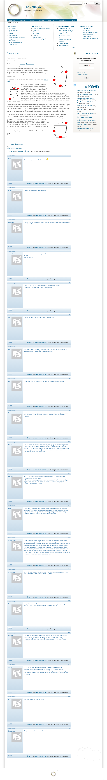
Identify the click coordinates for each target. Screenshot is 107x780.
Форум (72, 20)
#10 (69, 442)
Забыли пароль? (82, 74)
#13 (69, 537)
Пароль (87, 65)
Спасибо (80, 109)
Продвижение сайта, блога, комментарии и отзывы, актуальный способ (66, 31)
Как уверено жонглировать (87, 29)
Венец (11, 33)
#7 (69, 346)
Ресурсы (51, 20)
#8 (69, 378)
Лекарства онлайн (64, 36)
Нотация (35, 35)
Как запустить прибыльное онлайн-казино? (65, 39)
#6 (69, 314)
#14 (69, 569)
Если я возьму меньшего (85, 94)
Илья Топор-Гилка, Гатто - (85, 128)
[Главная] (14, 18)
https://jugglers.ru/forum (84, 106)
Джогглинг (36, 30)
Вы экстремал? (64, 45)
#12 (69, 505)
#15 (69, 601)
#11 (69, 474)
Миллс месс (30, 64)
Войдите (11, 151)
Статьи (41, 20)
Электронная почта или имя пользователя (86, 59)
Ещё (74, 47)
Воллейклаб (37, 37)
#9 (69, 410)
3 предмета (18, 144)
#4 (69, 251)
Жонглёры (33, 7)
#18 (69, 696)
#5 (69, 283)
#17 (69, 664)
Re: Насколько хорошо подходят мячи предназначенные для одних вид (86, 119)
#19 (69, 728)
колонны (22, 64)
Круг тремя (12, 32)
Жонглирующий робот (40, 39)
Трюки (32, 20)
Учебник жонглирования (14, 148)
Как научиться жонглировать (13, 29)
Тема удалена (63, 43)
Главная (12, 20)
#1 (69, 155)
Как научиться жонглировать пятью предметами (15, 42)
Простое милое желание (85, 113)
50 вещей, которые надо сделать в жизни (90, 33)
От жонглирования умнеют (41, 28)
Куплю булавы (82, 124)
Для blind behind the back (85, 102)
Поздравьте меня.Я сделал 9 (86, 90)
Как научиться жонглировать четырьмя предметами (17, 37)
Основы (22, 20)
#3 (69, 219)
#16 (69, 633)
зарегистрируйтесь (23, 151)
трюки (12, 144)
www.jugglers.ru (103, 779)
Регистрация (81, 72)
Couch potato (87, 36)
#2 (69, 187)
